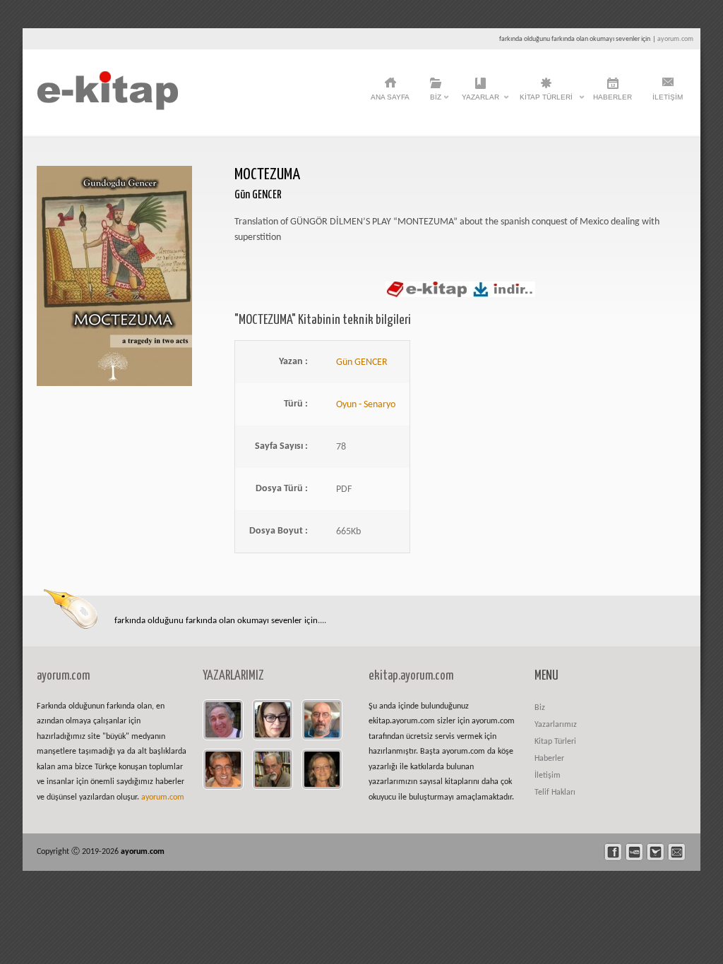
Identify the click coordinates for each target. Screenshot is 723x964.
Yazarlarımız (555, 725)
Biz (435, 101)
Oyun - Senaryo (365, 404)
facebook (613, 852)
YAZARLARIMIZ (233, 676)
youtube (634, 852)
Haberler (612, 97)
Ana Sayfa (390, 97)
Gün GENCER (362, 362)
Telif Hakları (554, 792)
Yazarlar (480, 101)
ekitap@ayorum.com (676, 852)
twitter (655, 852)
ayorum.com (675, 39)
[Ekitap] (107, 107)
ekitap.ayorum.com (411, 676)
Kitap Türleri (546, 101)
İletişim (667, 97)
